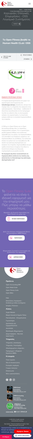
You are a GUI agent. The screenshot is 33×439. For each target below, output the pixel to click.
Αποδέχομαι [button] (5, 436)
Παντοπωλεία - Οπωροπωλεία (16, 318)
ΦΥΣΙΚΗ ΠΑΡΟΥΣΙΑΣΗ (18, 219)
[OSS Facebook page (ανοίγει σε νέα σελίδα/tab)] (7, 380)
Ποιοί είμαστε (10, 360)
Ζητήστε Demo (23, 431)
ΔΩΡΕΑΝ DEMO (18, 257)
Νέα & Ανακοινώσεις (13, 363)
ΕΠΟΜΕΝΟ (27, 59)
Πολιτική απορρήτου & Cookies (18, 424)
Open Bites (9, 293)
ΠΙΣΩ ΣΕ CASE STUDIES (7, 57)
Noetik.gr (21, 421)
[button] (22, 435)
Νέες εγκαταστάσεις (13, 374)
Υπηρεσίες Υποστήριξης (14, 345)
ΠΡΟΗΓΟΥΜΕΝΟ (27, 55)
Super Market (10, 312)
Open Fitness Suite (12, 290)
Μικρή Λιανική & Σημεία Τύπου (16, 315)
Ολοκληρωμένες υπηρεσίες (15, 348)
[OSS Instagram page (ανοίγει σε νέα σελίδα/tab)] (14, 380)
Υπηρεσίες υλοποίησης (13, 343)
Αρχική (20, 9)
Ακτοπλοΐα (9, 328)
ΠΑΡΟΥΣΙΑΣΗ (18, 238)
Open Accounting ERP (13, 285)
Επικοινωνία (10, 371)
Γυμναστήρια (10, 321)
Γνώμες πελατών (11, 368)
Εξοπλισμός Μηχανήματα (14, 331)
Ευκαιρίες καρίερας (12, 365)
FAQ (7, 298)
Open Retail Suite (11, 287)
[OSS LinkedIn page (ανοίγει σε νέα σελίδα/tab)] (10, 380)
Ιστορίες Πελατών (27, 9)
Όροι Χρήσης (7, 424)
